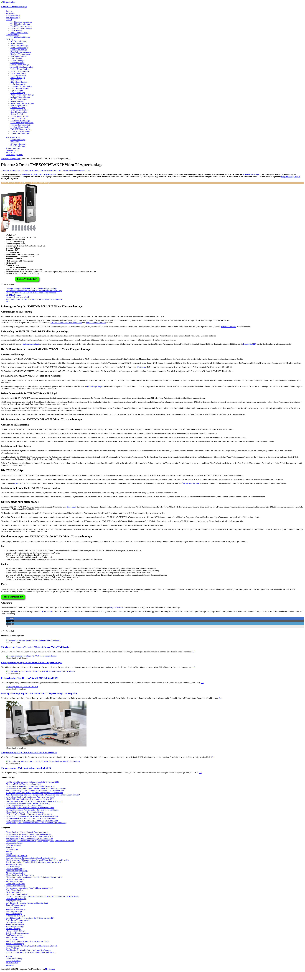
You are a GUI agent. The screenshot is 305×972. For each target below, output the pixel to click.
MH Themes (50, 969)
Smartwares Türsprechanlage (21, 86)
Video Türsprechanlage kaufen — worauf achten (24, 806)
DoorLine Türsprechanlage (20, 54)
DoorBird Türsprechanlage (20, 52)
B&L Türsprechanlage (18, 106)
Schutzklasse (141, 367)
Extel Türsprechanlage (18, 112)
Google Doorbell (16, 114)
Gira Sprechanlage (17, 63)
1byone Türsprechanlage (19, 133)
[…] (193, 652)
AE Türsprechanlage (18, 41)
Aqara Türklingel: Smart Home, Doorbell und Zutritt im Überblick (31, 952)
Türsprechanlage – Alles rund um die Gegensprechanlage (27, 832)
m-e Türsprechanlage (18, 73)
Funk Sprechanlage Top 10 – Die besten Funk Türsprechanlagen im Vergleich (39, 693)
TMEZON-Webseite (228, 327)
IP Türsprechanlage (13, 15)
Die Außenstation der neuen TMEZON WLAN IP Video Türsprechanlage (34, 291)
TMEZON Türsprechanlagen (27, 170)
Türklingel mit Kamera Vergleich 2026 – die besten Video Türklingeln (35, 647)
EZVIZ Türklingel (17, 60)
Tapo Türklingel (16, 91)
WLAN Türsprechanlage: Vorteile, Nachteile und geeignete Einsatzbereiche (34, 793)
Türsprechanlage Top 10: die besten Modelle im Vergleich (29, 752)
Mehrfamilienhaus (12, 35)
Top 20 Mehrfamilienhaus (20, 37)
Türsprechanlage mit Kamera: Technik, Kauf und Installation (28, 834)
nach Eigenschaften (13, 137)
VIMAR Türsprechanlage (20, 131)
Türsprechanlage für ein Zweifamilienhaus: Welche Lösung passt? (30, 786)
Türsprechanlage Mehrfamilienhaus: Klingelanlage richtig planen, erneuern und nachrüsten (40, 841)
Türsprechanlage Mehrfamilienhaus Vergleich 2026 (26, 768)
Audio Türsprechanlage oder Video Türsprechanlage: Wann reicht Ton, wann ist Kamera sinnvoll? (43, 795)
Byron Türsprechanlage (19, 48)
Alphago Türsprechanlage (20, 97)
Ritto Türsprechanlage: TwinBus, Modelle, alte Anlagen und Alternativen (33, 862)
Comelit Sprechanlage (18, 50)
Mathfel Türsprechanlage (19, 69)
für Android (17, 483)
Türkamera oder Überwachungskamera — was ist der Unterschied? (31, 818)
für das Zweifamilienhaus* (96, 323)
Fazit (7, 301)
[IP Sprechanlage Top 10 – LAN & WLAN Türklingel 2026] (40, 671)
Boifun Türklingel (17, 101)
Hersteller (9, 39)
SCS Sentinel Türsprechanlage (21, 123)
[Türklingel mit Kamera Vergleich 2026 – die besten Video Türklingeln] (33, 640)
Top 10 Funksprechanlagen (20, 24)
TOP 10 (9, 20)
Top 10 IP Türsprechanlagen (21, 28)
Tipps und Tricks (12, 150)
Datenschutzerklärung (14, 843)
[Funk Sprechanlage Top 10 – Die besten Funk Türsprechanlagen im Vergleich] (22, 687)
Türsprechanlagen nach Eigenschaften (20, 875)
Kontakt (9, 854)
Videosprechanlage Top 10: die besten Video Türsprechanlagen (31, 662)
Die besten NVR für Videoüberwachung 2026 (23, 784)
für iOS (28, 483)
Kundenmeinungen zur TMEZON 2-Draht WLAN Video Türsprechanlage (34, 299)
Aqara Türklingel (16, 43)
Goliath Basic (47, 611)
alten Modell (71, 507)
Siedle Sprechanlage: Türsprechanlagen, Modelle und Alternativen (31, 858)
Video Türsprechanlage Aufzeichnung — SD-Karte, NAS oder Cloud (32, 821)
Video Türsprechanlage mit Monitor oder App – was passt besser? (30, 797)
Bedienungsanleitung (31, 344)
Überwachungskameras (190, 483)
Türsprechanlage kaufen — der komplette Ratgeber (25, 812)
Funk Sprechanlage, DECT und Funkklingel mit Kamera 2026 (29, 839)
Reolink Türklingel (17, 78)
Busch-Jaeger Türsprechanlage (22, 103)
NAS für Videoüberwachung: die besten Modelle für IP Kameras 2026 (32, 782)
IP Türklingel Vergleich (96, 386)
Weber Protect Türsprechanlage (22, 95)
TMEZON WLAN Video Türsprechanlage (39, 174)
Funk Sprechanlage (13, 18)
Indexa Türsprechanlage (19, 116)
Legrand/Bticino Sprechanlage (21, 67)
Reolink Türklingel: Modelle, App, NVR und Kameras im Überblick (31, 946)
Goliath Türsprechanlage (19, 65)
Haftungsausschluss (13, 845)
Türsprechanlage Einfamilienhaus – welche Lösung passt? (27, 803)
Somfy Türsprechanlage (19, 88)
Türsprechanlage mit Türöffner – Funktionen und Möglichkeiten (30, 808)
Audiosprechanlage (17, 140)
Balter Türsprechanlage (19, 45)
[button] (10, 618)
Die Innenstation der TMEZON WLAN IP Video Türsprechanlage (31, 293)
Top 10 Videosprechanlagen (21, 26)
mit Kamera (10, 13)
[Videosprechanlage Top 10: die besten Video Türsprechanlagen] (31, 656)
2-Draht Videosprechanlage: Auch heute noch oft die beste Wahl (30, 799)
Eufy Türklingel (16, 58)
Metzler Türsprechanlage (19, 71)
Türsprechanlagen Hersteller (16, 856)
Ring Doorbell (15, 80)
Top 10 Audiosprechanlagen (21, 22)
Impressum (10, 847)
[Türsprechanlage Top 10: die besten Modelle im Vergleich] (46, 746)
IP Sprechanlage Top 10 (290, 177)
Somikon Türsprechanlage (20, 127)
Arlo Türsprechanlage (18, 99)
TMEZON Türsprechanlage (21, 129)
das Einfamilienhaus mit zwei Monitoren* (66, 323)
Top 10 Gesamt (16, 30)
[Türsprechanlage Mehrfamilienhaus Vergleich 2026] (43, 761)
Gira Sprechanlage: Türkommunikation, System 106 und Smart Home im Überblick (37, 860)
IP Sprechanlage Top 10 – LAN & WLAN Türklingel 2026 (29, 678)
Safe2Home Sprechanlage (20, 121)
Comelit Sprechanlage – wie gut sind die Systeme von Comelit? (29, 918)
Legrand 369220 (249, 344)
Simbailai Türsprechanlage (20, 125)
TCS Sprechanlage (17, 93)
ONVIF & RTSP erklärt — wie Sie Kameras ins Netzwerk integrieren (32, 816)
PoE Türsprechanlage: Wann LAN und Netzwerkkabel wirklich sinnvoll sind (35, 791)
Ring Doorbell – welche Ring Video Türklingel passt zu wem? (29, 888)
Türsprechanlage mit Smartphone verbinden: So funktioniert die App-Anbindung (36, 823)
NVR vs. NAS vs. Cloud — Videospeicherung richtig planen (29, 814)
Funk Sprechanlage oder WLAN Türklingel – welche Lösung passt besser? (34, 801)
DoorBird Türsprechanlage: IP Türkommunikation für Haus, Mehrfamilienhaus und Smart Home (42, 896)
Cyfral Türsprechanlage (19, 110)
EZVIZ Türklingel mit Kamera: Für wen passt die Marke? (27, 942)
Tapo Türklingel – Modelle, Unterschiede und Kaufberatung (28, 950)
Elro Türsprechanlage (18, 56)
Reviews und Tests (13, 148)
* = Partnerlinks (9, 631)
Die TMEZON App (13, 295)
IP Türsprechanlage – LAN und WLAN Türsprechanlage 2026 (29, 836)
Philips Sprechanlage (18, 75)
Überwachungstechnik (14, 155)
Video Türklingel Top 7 (19, 33)
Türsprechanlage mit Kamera (50, 170)
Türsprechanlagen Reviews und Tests (76, 170)
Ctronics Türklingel (17, 108)
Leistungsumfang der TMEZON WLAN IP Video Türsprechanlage (31, 288)
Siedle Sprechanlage (18, 84)
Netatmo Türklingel (17, 118)
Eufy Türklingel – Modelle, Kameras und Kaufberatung (27, 903)
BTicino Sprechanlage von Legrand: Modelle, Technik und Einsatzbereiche (34, 877)
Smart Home (10, 152)
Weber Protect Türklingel (15, 916)
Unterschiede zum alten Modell (17, 297)
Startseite (9, 11)
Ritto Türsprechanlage (18, 82)
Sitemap (9, 851)
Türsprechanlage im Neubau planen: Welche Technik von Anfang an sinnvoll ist (36, 788)
